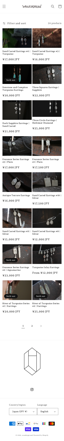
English (44, 411)
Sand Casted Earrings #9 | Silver (16, 232)
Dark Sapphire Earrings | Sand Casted (16, 124)
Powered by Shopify (41, 435)
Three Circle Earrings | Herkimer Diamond (44, 121)
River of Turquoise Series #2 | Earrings (46, 304)
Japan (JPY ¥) (19, 411)
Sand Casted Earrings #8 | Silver (46, 232)
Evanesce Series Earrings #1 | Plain (45, 160)
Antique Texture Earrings (16, 195)
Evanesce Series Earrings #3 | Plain (15, 160)
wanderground (27, 435)
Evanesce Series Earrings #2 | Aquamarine (15, 268)
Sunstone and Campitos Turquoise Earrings (15, 88)
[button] (4, 6)
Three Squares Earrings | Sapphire (45, 88)
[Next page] (40, 326)
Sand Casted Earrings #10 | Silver (46, 196)
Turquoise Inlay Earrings (45, 267)
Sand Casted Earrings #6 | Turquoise (16, 52)
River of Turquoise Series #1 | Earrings (16, 304)
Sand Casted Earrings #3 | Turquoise (46, 52)
